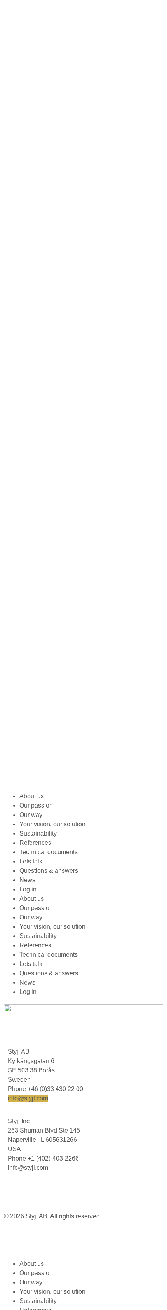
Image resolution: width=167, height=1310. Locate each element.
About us (31, 796)
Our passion (36, 805)
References (35, 842)
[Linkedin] (13, 1191)
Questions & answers (48, 870)
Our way (30, 814)
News (27, 880)
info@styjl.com (28, 1098)
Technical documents (48, 852)
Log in (28, 889)
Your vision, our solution (52, 824)
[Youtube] (34, 1191)
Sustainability (38, 833)
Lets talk (30, 861)
